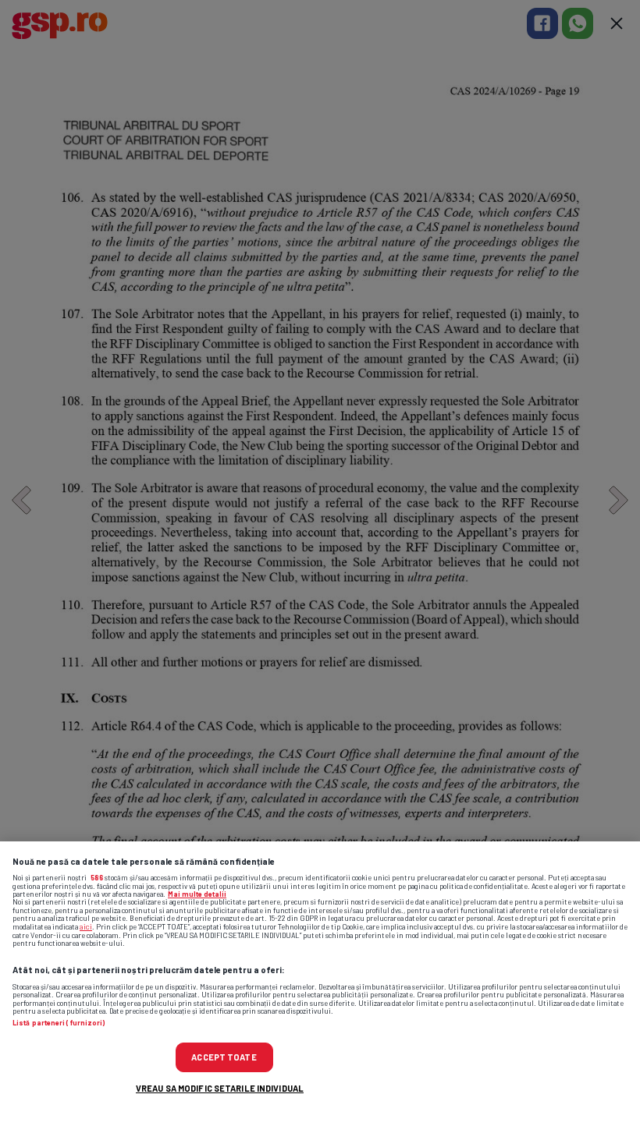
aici (86, 926)
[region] (320, 983)
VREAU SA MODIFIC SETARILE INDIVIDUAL (220, 1088)
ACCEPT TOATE (223, 1057)
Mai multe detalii (197, 894)
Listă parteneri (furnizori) (58, 1023)
